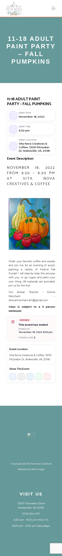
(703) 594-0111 (31, 513)
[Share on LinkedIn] (30, 376)
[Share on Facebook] (12, 376)
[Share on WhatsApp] (38, 376)
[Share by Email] (47, 376)
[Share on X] (21, 376)
